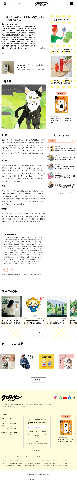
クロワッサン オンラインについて (9, 456)
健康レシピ (4, 432)
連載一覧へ (38, 380)
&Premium (39, 472)
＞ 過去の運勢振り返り (8, 269)
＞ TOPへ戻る (5, 271)
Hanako (34, 472)
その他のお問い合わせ (37, 456)
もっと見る (61, 193)
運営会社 (19, 456)
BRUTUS (13, 472)
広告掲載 (40, 474)
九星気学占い (13, 428)
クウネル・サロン (61, 472)
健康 (3, 418)
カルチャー (13, 423)
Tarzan (44, 472)
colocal (48, 472)
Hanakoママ (53, 472)
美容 (11, 418)
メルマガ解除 (37, 450)
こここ (67, 472)
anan (9, 472)
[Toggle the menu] (5, 3)
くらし (12, 421)
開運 (3, 426)
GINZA (30, 472)
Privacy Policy (46, 474)
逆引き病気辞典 (13, 433)
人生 (11, 426)
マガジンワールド (34, 474)
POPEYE (18, 472)
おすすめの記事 (5, 429)
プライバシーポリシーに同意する (38, 431)
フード (3, 423)
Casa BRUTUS (24, 472)
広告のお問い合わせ (27, 456)
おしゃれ (4, 421)
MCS (28, 474)
